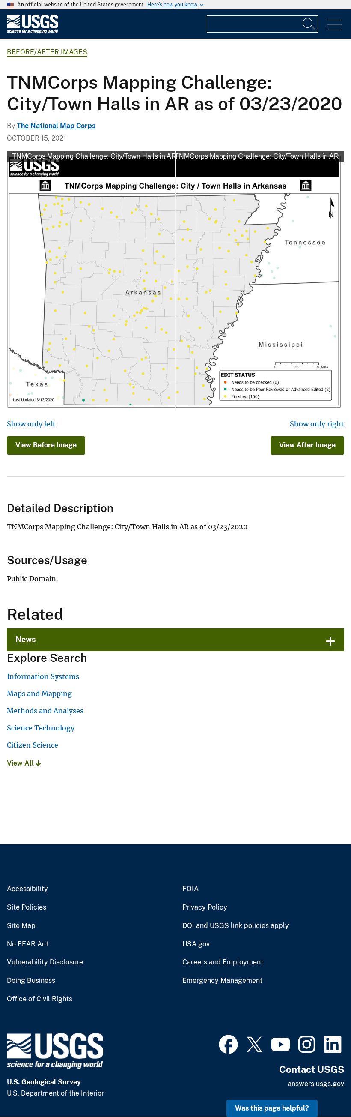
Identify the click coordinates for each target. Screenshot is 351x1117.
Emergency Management (222, 981)
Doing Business (31, 981)
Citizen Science (32, 745)
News (25, 639)
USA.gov (196, 944)
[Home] (32, 31)
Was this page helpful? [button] (272, 1108)
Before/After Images (47, 52)
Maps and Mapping (39, 693)
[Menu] (334, 25)
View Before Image (46, 445)
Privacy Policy (204, 907)
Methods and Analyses (45, 710)
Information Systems (43, 676)
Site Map (21, 926)
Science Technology (40, 728)
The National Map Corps (56, 126)
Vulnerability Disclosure (45, 962)
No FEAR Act (27, 944)
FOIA (190, 889)
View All (21, 763)
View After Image (307, 445)
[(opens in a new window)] (228, 1043)
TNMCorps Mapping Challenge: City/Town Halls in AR (94, 156)
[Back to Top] (320, 1086)
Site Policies (26, 907)
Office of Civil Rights (39, 999)
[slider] (176, 281)
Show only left (31, 424)
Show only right (317, 424)
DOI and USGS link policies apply (235, 926)
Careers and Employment (222, 962)
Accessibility (27, 889)
